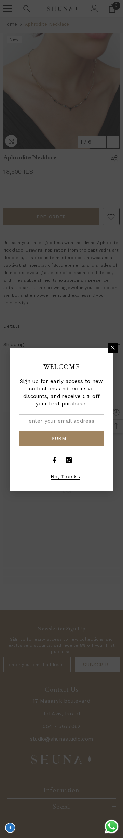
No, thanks (65, 477)
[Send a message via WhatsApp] (112, 826)
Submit (61, 438)
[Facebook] (54, 460)
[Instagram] (69, 460)
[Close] (113, 348)
